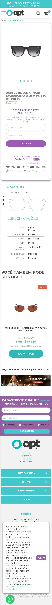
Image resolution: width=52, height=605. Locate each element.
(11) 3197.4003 (26, 456)
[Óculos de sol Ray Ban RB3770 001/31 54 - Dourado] (28, 308)
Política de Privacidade (14, 587)
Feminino (10, 424)
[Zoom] (26, 51)
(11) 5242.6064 (26, 461)
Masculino (28, 424)
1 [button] (20, 81)
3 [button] (28, 81)
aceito (41, 558)
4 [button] (31, 81)
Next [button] (49, 325)
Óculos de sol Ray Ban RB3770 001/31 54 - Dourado (28, 329)
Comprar (28, 353)
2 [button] (24, 81)
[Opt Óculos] (15, 13)
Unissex (44, 424)
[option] (26, 51)
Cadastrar (27, 431)
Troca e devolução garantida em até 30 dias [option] (24, 4)
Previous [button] (2, 325)
